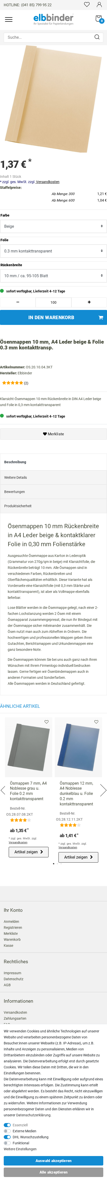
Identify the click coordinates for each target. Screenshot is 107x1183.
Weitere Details (15, 477)
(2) (26, 383)
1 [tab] (53, 863)
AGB (7, 985)
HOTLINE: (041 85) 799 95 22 (28, 5)
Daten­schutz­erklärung (33, 1115)
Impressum (12, 973)
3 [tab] (61, 863)
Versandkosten (47, 182)
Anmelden (11, 922)
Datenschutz (13, 979)
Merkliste (55, 434)
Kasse (8, 945)
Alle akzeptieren (54, 1172)
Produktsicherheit (18, 506)
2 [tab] (57, 863)
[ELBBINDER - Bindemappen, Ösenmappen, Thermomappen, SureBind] (53, 19)
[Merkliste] (87, 4)
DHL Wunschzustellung (31, 1137)
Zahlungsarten (15, 1018)
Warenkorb (12, 940)
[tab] (53, 462)
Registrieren (13, 928)
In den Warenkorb (51, 317)
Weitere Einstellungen (20, 1149)
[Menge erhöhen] (89, 302)
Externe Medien (24, 1131)
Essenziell (20, 1125)
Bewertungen (14, 492)
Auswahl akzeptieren (54, 1161)
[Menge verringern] (18, 302)
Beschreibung (15, 462)
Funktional (21, 1143)
